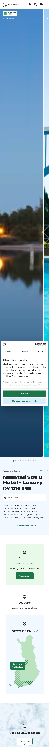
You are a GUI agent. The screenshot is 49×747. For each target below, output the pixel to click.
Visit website (25, 576)
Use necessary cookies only (24, 401)
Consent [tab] (9, 351)
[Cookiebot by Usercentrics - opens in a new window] (35, 344)
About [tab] (40, 351)
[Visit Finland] (11, 4)
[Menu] (41, 4)
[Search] (35, 4)
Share (42, 471)
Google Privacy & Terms (32, 385)
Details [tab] (24, 351)
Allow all (24, 394)
